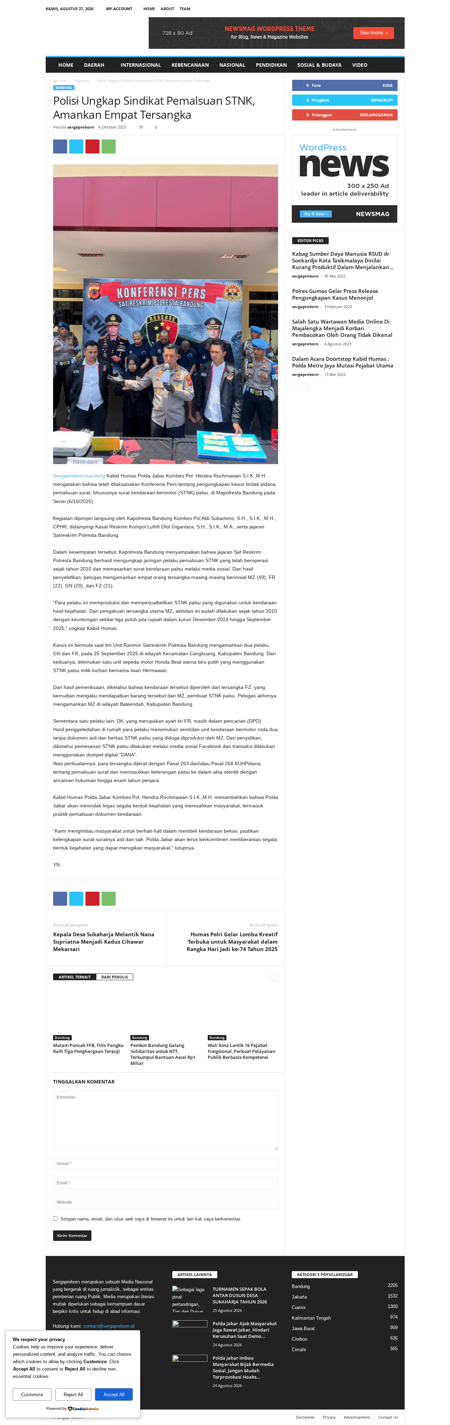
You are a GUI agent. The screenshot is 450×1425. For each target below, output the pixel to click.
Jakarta (299, 1297)
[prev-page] (265, 977)
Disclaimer (305, 1417)
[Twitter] (76, 146)
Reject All (73, 1394)
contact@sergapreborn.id (108, 1326)
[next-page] (274, 977)
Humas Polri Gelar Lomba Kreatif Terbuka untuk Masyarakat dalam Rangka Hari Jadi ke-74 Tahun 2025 (232, 941)
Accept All (114, 1394)
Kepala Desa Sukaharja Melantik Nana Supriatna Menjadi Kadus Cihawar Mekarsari (103, 941)
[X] (388, 9)
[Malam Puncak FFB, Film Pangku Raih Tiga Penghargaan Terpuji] (88, 1014)
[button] (394, 65)
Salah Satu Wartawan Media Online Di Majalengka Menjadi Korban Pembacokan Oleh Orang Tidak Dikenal (342, 328)
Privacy (329, 1417)
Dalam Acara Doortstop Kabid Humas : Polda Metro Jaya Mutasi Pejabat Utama (342, 362)
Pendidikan (271, 64)
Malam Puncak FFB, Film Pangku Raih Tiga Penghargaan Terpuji (88, 1048)
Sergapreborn (68, 476)
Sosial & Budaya (319, 64)
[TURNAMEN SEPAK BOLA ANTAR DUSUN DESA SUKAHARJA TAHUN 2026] (189, 1299)
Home (149, 8)
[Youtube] (399, 9)
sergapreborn (81, 127)
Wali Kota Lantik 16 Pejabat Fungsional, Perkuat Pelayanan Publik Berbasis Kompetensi (241, 1051)
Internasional (141, 64)
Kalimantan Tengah (311, 1318)
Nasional (232, 64)
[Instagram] (377, 9)
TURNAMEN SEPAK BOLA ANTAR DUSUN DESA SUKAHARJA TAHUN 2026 (240, 1295)
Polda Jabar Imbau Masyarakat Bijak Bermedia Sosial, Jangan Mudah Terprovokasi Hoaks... (243, 1367)
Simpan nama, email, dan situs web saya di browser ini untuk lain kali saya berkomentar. (150, 1219)
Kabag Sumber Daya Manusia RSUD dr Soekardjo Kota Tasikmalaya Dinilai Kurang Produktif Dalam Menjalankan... (342, 260)
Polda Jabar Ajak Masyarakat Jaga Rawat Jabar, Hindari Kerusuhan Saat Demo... (245, 1329)
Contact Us (388, 1417)
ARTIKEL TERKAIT (75, 977)
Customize (32, 1394)
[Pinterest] (92, 146)
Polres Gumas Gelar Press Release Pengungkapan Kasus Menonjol (335, 294)
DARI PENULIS (114, 977)
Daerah (94, 64)
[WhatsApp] (109, 146)
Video (359, 64)
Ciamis (299, 1307)
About (167, 8)
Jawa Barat (303, 1328)
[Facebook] (366, 9)
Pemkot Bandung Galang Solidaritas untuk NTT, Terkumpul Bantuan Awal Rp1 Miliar (162, 1054)
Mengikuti (382, 100)
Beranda (60, 80)
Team (185, 8)
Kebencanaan (190, 64)
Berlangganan (376, 114)
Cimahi (299, 1349)
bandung (95, 476)
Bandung (82, 80)
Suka (387, 85)
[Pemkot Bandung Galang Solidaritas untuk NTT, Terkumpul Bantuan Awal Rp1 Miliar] (165, 1014)
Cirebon (299, 1339)
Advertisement (357, 1417)
